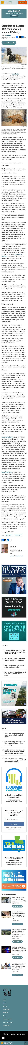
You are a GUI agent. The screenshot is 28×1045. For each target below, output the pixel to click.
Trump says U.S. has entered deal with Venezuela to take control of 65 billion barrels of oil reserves (14, 652)
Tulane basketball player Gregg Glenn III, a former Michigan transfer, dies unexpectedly (14, 743)
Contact (5, 1006)
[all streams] (26, 1043)
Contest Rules (6, 1025)
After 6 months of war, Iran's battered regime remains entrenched (14, 666)
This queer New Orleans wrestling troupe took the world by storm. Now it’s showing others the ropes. (15, 760)
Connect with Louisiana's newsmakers (14, 859)
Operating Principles (7, 1022)
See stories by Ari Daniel (16, 556)
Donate (23, 2)
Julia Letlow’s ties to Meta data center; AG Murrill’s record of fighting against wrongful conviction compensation (19, 966)
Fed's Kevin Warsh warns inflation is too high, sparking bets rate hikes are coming (15, 673)
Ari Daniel (8, 35)
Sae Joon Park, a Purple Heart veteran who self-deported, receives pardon (14, 659)
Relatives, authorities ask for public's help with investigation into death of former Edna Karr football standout (14, 751)
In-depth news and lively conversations (14, 796)
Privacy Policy (6, 1009)
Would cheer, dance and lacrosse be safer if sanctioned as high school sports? (14, 735)
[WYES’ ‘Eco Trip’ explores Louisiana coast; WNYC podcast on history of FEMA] (6, 900)
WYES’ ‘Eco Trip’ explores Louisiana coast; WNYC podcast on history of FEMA (19, 899)
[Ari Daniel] (4, 548)
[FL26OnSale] (14, 579)
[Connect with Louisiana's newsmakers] (14, 845)
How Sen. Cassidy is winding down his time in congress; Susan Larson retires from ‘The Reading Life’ (18, 915)
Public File (5, 1012)
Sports (3, 728)
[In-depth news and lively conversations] (14, 779)
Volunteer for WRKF (7, 1019)
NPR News (8, 535)
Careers (5, 1015)
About (4, 1003)
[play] (2, 1043)
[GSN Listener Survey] (14, 607)
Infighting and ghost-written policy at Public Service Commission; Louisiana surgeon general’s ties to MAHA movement (19, 933)
